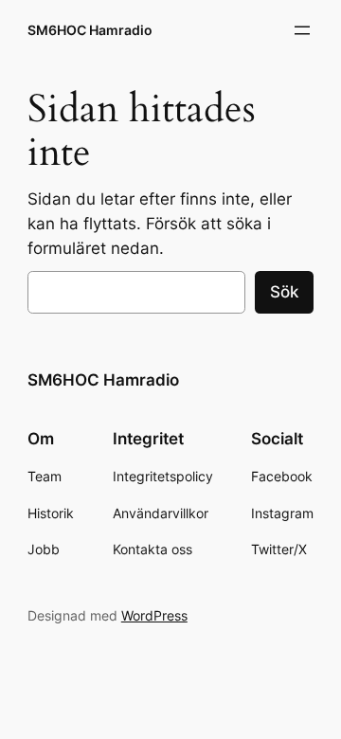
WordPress (154, 615)
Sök (284, 291)
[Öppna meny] (302, 30)
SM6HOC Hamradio (90, 30)
